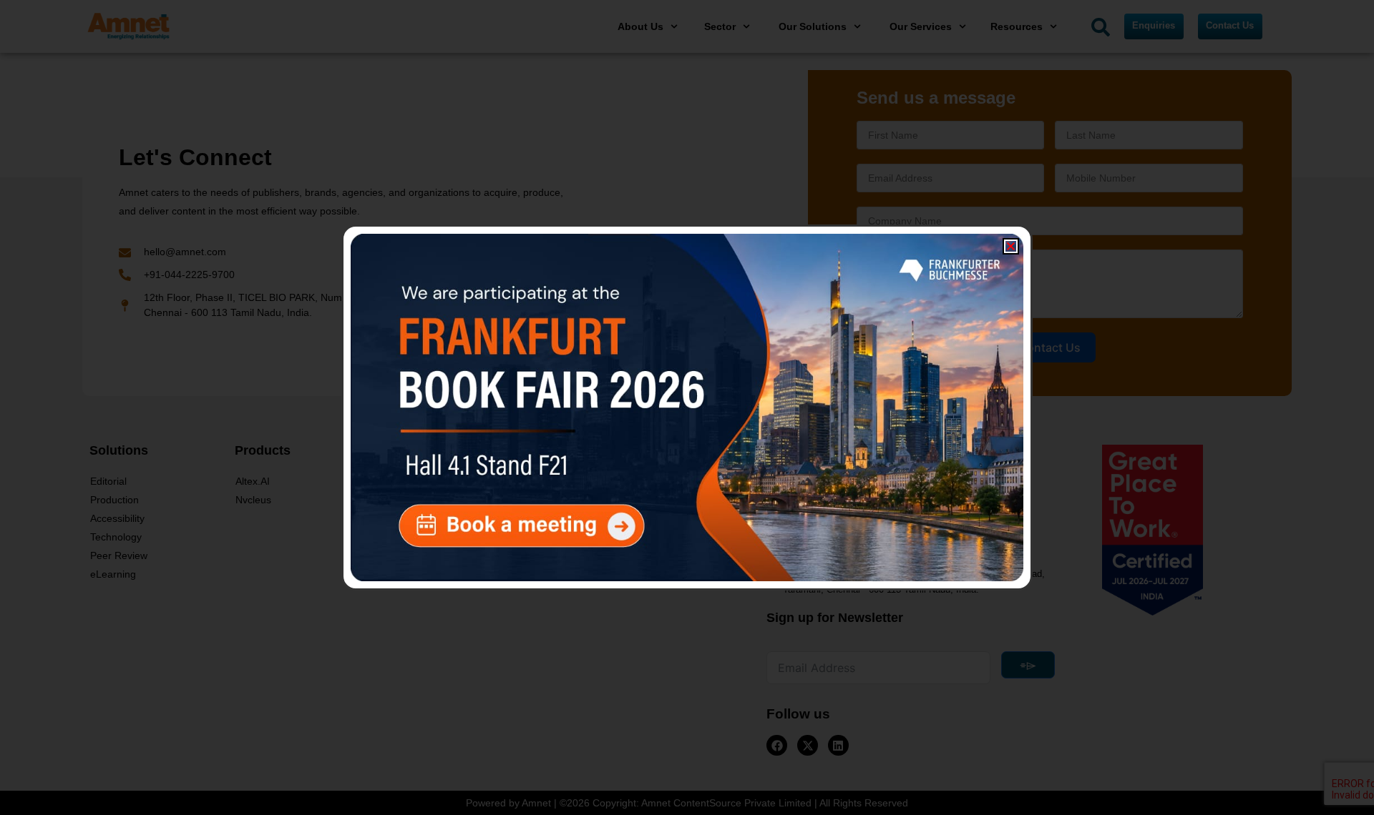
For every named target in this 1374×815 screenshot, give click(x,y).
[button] (1010, 246)
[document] (687, 407)
